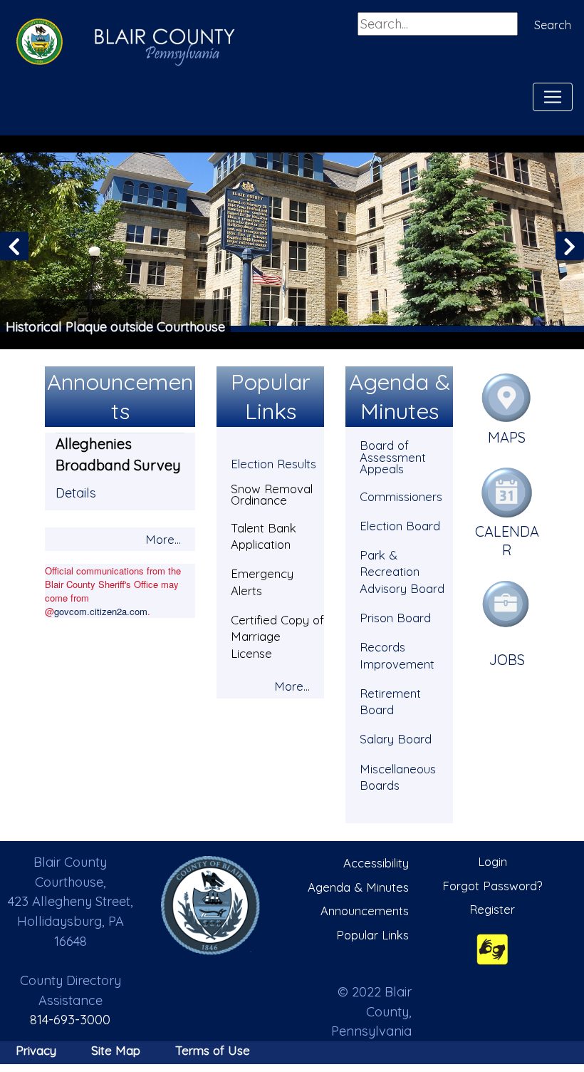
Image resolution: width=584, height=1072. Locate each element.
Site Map (115, 1050)
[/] (210, 905)
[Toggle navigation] (553, 97)
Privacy (36, 1050)
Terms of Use (212, 1050)
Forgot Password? (492, 885)
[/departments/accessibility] (492, 949)
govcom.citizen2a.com (100, 611)
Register (492, 909)
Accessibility (376, 862)
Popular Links (372, 934)
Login (492, 861)
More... (163, 539)
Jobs (507, 660)
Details (76, 493)
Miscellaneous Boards (398, 777)
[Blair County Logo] (35, 43)
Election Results (273, 463)
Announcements (364, 910)
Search (552, 25)
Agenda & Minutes (358, 887)
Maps (507, 437)
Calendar (507, 540)
